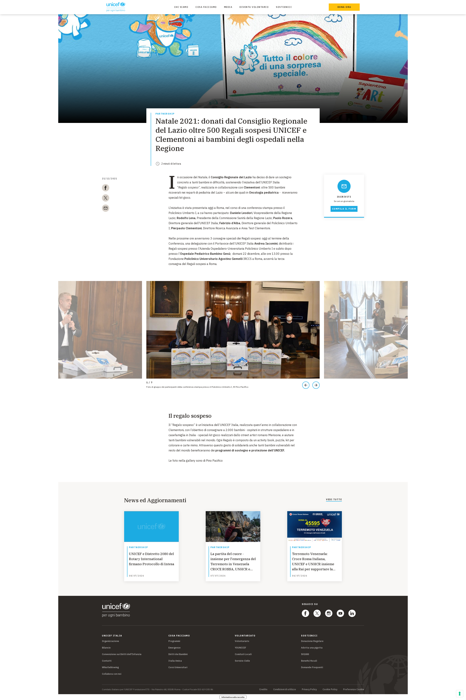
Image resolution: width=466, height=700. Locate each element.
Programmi (174, 641)
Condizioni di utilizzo (284, 689)
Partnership (165, 114)
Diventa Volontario (254, 7)
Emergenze (174, 647)
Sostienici (284, 7)
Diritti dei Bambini (177, 654)
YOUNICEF (240, 647)
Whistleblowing (110, 667)
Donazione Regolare (312, 641)
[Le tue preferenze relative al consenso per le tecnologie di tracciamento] (459, 693)
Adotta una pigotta (312, 647)
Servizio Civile (242, 660)
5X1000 (305, 654)
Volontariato (242, 641)
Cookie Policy (330, 689)
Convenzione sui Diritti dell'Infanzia (121, 654)
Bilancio (106, 647)
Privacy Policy (309, 689)
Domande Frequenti (312, 667)
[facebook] (105, 188)
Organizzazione (110, 641)
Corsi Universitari (177, 667)
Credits (263, 689)
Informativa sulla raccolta (233, 697)
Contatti (106, 660)
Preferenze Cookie (353, 689)
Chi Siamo (181, 7)
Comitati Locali (243, 654)
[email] (105, 209)
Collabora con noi (111, 674)
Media (228, 7)
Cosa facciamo (206, 7)
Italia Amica (175, 660)
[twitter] (105, 198)
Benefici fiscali (309, 660)
